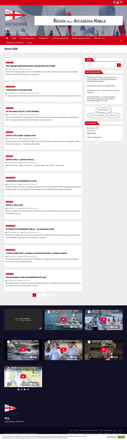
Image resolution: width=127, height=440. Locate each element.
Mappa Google (91, 133)
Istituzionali (9, 132)
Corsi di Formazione (60, 38)
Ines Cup (119, 430)
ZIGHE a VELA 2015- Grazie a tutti (21, 135)
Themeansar (33, 433)
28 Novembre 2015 (13, 93)
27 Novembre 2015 (13, 114)
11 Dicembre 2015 (13, 69)
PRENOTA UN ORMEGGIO (14, 43)
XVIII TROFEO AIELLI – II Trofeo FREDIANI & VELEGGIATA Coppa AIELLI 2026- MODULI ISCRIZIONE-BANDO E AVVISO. (101, 98)
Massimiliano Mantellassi (30, 93)
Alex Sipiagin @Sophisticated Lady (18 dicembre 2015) (30, 66)
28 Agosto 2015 (12, 256)
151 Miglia (76, 430)
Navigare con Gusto (91, 433)
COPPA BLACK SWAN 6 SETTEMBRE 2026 (101, 86)
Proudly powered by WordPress (12, 433)
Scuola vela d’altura (81, 38)
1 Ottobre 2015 (12, 184)
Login (29, 43)
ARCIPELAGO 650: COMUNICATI (89, 430)
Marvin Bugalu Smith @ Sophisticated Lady (26, 277)
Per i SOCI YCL (99, 38)
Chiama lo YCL (113, 115)
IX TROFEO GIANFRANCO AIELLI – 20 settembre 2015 (30, 229)
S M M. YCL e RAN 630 (97, 115)
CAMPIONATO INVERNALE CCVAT (21, 181)
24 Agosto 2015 (12, 280)
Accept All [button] (121, 437)
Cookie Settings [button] (112, 437)
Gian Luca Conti (26, 69)
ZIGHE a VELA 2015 (14, 205)
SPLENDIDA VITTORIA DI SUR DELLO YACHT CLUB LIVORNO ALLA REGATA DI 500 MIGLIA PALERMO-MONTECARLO (102, 79)
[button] (121, 40)
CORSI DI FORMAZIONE (105, 430)
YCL (7, 29)
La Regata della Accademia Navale (75, 433)
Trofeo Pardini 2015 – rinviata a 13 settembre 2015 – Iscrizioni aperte (36, 253)
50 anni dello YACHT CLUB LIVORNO (22, 111)
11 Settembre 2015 (13, 232)
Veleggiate (43, 38)
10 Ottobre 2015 (12, 162)
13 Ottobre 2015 (12, 138)
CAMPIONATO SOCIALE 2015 (19, 90)
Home (14, 38)
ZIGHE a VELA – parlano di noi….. (20, 159)
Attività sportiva (27, 38)
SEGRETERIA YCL (104, 110)
